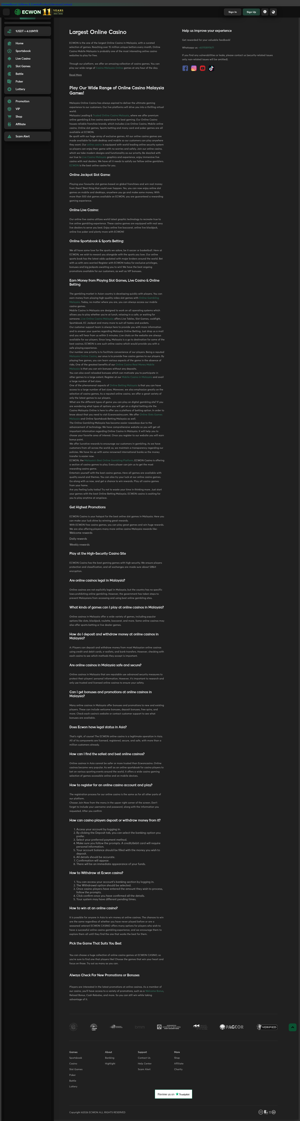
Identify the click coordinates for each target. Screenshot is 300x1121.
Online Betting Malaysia (123, 385)
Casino (73, 1064)
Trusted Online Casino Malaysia (111, 115)
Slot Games (75, 1069)
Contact (67, 4)
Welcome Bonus (154, 991)
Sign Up (251, 12)
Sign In (232, 12)
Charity (178, 1069)
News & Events (30, 4)
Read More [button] (75, 75)
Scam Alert (144, 1069)
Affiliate (179, 1064)
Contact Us (144, 1058)
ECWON (74, 165)
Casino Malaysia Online (109, 68)
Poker (72, 1075)
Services (56, 4)
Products (45, 4)
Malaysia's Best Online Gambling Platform (108, 460)
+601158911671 (206, 48)
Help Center (145, 1064)
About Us (15, 4)
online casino (94, 145)
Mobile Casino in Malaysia (137, 377)
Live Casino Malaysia (94, 157)
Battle (72, 1081)
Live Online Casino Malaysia (97, 319)
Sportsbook (75, 1058)
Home (5, 4)
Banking (109, 1058)
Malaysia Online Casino (83, 356)
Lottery (73, 1086)
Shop (177, 1058)
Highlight (110, 1064)
